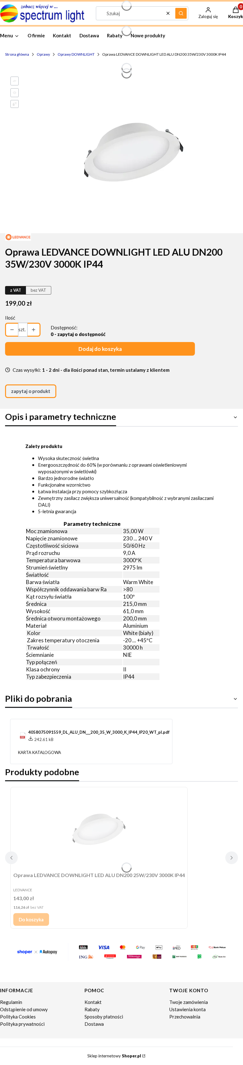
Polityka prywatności (22, 1024)
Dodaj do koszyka (100, 349)
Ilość (10, 318)
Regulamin (11, 1002)
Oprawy (43, 54)
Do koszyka (31, 919)
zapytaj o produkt (30, 391)
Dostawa (94, 1024)
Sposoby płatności (103, 1016)
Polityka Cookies (18, 1016)
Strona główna (17, 54)
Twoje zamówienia (188, 1002)
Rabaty (92, 1009)
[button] (181, 13)
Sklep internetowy (114, 1055)
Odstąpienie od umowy (24, 1009)
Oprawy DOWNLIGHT (76, 54)
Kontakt (93, 1002)
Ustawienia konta (187, 1009)
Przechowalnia (184, 1016)
